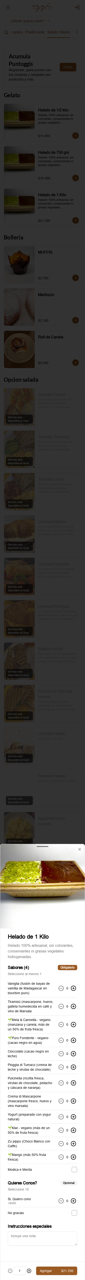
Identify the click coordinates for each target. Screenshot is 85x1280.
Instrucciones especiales (29, 1226)
